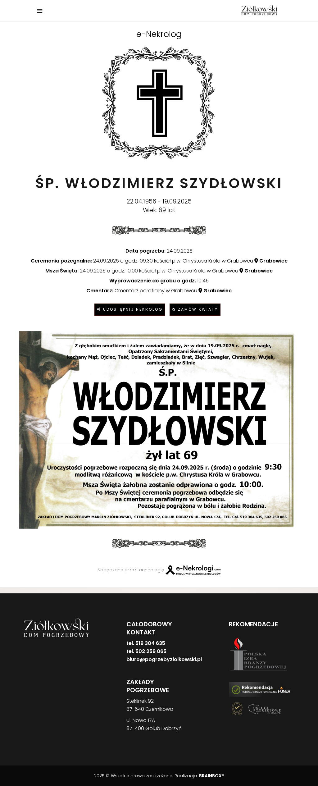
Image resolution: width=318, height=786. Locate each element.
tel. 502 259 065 (146, 651)
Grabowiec (273, 260)
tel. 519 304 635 (145, 643)
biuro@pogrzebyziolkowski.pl (164, 659)
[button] (12, 753)
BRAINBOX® (211, 776)
